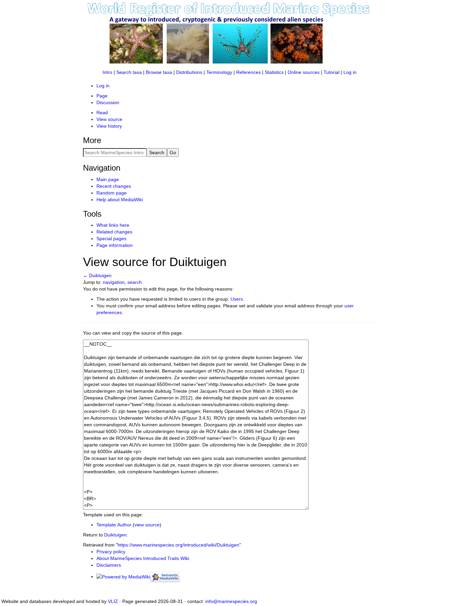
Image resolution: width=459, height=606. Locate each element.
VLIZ (113, 601)
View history (109, 126)
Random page (111, 193)
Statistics (274, 72)
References (248, 72)
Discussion (107, 102)
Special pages (111, 238)
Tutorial (331, 72)
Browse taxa (159, 72)
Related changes (114, 231)
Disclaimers (108, 565)
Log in (350, 72)
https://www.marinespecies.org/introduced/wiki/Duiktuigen (178, 545)
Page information (114, 245)
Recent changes (113, 186)
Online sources (304, 72)
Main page (107, 179)
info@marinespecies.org (231, 601)
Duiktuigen (100, 275)
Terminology (219, 72)
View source (109, 119)
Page (102, 95)
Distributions (189, 72)
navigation (114, 282)
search (134, 282)
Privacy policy (110, 551)
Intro (107, 72)
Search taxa (129, 72)
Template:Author (113, 524)
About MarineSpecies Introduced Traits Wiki (142, 558)
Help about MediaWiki (119, 199)
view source (147, 524)
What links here (112, 225)
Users (237, 299)
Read (102, 112)
